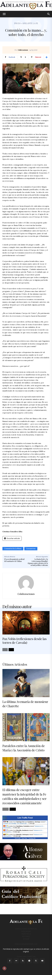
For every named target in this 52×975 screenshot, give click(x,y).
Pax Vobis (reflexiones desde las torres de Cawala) (24, 641)
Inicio (17, 23)
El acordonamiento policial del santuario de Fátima (14, 560)
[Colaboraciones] (26, 583)
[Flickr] (16, 960)
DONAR (26, 939)
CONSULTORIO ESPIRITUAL (26, 929)
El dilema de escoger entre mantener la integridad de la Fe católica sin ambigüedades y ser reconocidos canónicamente (24, 796)
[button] (4, 14)
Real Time (24, 838)
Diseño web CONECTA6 (26, 956)
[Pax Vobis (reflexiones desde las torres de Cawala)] (26, 622)
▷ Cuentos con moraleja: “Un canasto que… (25, 822)
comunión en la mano (13, 549)
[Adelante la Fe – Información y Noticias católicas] (26, 5)
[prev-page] (5, 649)
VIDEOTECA (26, 934)
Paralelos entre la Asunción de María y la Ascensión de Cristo (23, 748)
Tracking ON (31, 838)
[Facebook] (9, 960)
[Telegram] (29, 960)
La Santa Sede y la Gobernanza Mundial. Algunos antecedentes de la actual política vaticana (37, 562)
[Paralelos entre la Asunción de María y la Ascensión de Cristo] (26, 727)
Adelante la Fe (30, 23)
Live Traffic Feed (25, 818)
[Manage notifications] (4, 968)
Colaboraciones (23, 50)
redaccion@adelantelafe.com (26, 944)
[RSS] (22, 960)
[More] (46, 57)
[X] (35, 960)
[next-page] (11, 649)
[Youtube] (42, 960)
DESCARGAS (26, 931)
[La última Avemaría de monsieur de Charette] (26, 683)
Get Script (17, 838)
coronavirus (31, 549)
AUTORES (26, 936)
